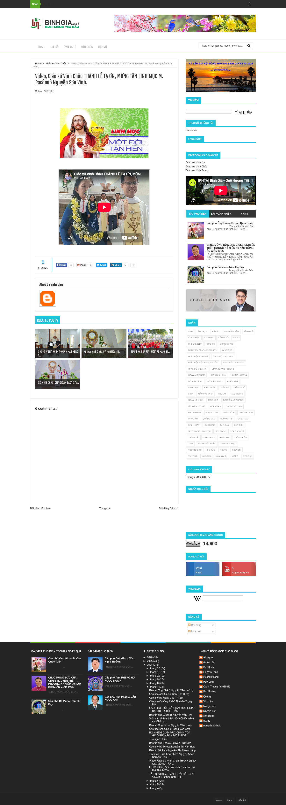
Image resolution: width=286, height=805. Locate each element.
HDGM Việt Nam (196, 375)
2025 (150, 661)
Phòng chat (246, 412)
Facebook (191, 130)
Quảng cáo (209, 419)
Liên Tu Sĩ (239, 388)
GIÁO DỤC (227, 350)
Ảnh (190, 331)
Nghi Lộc (213, 400)
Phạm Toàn (212, 412)
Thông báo (240, 437)
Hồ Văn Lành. (214, 381)
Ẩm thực (202, 331)
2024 (150, 664)
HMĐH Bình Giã (218, 375)
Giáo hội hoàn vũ (198, 356)
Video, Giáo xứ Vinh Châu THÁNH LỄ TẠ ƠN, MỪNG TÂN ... (172, 762)
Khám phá (232, 381)
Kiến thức (87, 46)
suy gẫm (224, 425)
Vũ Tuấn (208, 701)
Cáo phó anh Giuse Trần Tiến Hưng (169, 694)
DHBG (236, 338)
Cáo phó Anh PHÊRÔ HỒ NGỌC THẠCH (120, 679)
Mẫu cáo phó (205, 394)
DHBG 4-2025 (195, 344)
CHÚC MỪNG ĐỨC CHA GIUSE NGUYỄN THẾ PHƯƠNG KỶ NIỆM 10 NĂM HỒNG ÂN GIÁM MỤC (64, 682)
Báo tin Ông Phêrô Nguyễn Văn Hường (171, 690)
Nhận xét (195, 631)
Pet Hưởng (194, 412)
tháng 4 (154, 788)
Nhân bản (215, 406)
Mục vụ (102, 46)
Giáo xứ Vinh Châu (196, 166)
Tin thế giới (195, 450)
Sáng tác (243, 419)
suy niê (238, 425)
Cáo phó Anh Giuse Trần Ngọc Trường (119, 660)
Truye (223, 450)
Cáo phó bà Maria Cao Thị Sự (166, 697)
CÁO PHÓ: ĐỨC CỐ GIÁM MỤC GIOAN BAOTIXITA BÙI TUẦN (172, 710)
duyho (206, 720)
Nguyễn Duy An (196, 406)
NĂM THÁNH (237, 394)
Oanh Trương (234, 406)
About (230, 800)
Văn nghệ (70, 46)
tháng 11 (155, 672)
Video (235, 456)
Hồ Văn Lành (195, 381)
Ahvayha (208, 657)
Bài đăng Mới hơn (40, 508)
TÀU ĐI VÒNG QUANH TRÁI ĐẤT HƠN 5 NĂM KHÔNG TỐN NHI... (171, 776)
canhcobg (208, 715)
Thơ (190, 444)
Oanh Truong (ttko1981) (216, 686)
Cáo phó (223, 338)
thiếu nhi (224, 437)
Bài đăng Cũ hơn (168, 508)
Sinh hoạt (194, 425)
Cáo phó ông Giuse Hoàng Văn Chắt (169, 728)
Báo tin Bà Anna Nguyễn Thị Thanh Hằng (172, 750)
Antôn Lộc (209, 662)
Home (41, 46)
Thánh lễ (193, 437)
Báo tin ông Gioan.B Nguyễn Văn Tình (170, 714)
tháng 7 (154, 686)
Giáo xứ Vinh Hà (195, 162)
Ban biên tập (231, 331)
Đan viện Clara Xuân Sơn (202, 350)
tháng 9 (154, 679)
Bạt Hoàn (208, 667)
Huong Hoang (210, 676)
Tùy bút (192, 456)
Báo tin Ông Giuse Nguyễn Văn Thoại (170, 725)
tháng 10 (155, 675)
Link (190, 394)
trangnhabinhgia (212, 725)
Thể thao (209, 437)
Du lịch (211, 344)
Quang (207, 696)
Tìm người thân (206, 444)
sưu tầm (220, 431)
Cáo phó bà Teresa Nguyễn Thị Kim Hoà (172, 746)
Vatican (206, 456)
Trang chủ (105, 508)
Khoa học (193, 388)
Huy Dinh (208, 681)
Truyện (236, 450)
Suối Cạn (210, 425)
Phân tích (228, 412)
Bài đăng (195, 625)
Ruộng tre (226, 419)
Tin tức (54, 46)
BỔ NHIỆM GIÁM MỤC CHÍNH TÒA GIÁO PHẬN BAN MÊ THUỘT (169, 734)
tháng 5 (154, 784)
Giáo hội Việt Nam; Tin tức (203, 363)
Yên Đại (247, 456)
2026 (150, 657)
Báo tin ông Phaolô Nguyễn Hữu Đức (170, 742)
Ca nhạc (208, 338)
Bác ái (215, 331)
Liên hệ (225, 388)
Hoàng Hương (239, 375)
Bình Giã (248, 331)
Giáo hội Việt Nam (223, 356)
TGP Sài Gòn (237, 431)
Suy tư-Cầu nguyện (199, 431)
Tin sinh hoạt (228, 444)
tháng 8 (154, 683)
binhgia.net (209, 706)
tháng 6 (154, 780)
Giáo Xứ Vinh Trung (223, 369)
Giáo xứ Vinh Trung (197, 170)
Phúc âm (193, 419)
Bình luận (193, 338)
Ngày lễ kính (195, 400)
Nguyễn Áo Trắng (233, 400)
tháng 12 (155, 668)
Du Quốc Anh (227, 344)
